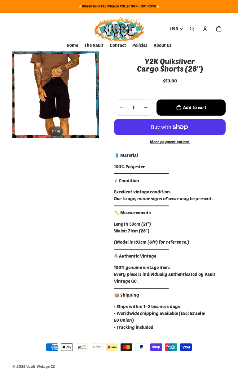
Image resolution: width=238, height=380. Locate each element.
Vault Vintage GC (40, 366)
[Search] (192, 29)
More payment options (170, 141)
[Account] (205, 29)
